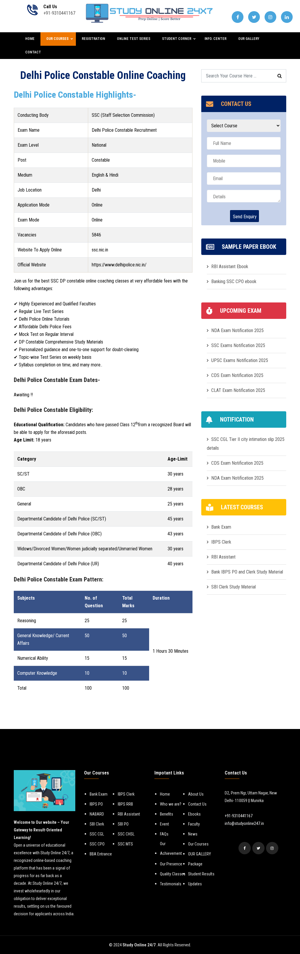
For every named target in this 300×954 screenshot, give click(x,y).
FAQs (164, 834)
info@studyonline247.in (244, 823)
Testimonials (170, 884)
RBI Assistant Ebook (229, 266)
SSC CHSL (126, 834)
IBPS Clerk (221, 542)
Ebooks (194, 814)
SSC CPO (97, 844)
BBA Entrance (101, 854)
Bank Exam (221, 527)
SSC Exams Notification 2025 (238, 345)
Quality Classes (172, 874)
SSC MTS (125, 844)
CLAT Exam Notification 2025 (238, 390)
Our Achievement (171, 848)
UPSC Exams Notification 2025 (239, 360)
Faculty (194, 824)
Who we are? (170, 804)
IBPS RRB (125, 804)
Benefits (166, 814)
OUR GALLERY (199, 854)
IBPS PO (96, 804)
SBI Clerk (97, 824)
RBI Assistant (223, 557)
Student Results (201, 874)
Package (195, 864)
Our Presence (171, 864)
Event (164, 824)
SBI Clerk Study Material (233, 587)
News (192, 834)
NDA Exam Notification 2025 (237, 330)
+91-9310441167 (239, 815)
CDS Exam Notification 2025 (237, 375)
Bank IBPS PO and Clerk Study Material (247, 572)
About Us (196, 794)
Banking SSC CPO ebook (233, 281)
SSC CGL (97, 834)
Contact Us (197, 804)
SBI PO (123, 824)
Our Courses (198, 844)
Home (165, 794)
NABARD (97, 814)
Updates (195, 884)
